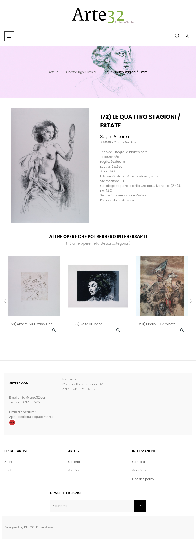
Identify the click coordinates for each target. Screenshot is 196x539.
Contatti (138, 462)
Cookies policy (143, 479)
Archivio (74, 470)
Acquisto (139, 470)
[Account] (187, 36)
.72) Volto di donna (88, 324)
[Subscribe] (140, 506)
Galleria (74, 462)
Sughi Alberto (114, 137)
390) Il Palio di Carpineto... (158, 324)
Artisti (8, 462)
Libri (7, 470)
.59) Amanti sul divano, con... (32, 324)
